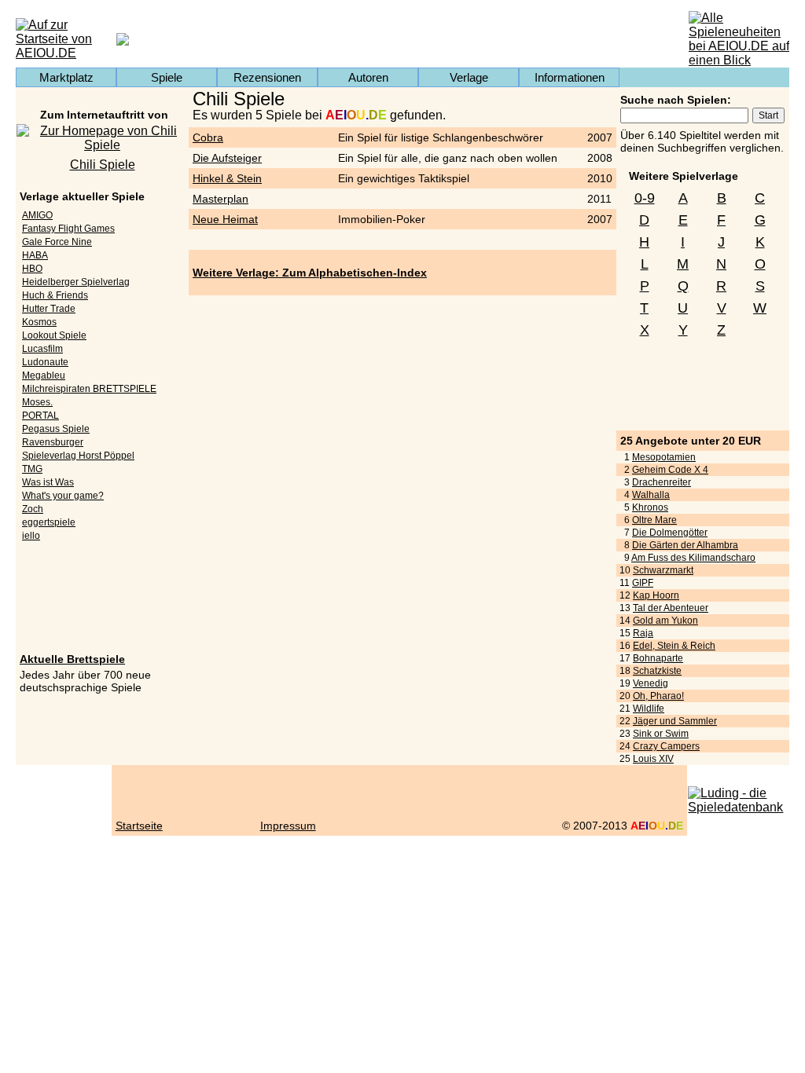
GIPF (642, 582)
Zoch (32, 509)
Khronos (650, 507)
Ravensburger (52, 442)
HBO (32, 268)
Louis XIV (653, 758)
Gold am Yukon (665, 620)
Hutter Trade (48, 308)
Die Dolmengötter (670, 532)
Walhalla (651, 494)
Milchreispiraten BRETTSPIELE (89, 388)
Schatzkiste (657, 670)
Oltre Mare (654, 520)
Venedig (650, 683)
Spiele (166, 77)
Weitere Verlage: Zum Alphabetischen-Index (310, 272)
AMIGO (37, 215)
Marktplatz (66, 77)
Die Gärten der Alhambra (685, 545)
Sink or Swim (661, 733)
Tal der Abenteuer (670, 607)
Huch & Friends (55, 295)
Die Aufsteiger (227, 158)
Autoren (368, 77)
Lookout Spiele (54, 335)
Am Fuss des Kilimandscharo (693, 557)
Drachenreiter (661, 482)
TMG (32, 468)
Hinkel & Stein (227, 178)
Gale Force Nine (57, 241)
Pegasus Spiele (56, 428)
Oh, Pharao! (658, 695)
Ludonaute (45, 362)
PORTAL (40, 415)
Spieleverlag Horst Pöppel (78, 455)
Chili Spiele (102, 164)
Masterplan (220, 198)
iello (31, 535)
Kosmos (39, 322)
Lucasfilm (42, 348)
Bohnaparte (658, 658)
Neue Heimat (225, 219)
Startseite (139, 825)
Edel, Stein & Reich (674, 645)
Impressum (288, 825)
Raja (643, 633)
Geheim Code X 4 (670, 469)
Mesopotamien (664, 457)
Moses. (37, 402)
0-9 (644, 198)
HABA (35, 255)
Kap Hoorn (656, 595)
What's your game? (63, 495)
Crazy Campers (666, 746)
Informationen (570, 77)
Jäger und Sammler (675, 721)
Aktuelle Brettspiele (72, 659)
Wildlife (648, 708)
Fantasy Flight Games (68, 228)
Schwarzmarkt (663, 570)
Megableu (43, 375)
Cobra (208, 137)
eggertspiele (48, 522)
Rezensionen (267, 77)
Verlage (469, 77)
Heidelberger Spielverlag (76, 281)
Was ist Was (48, 482)
